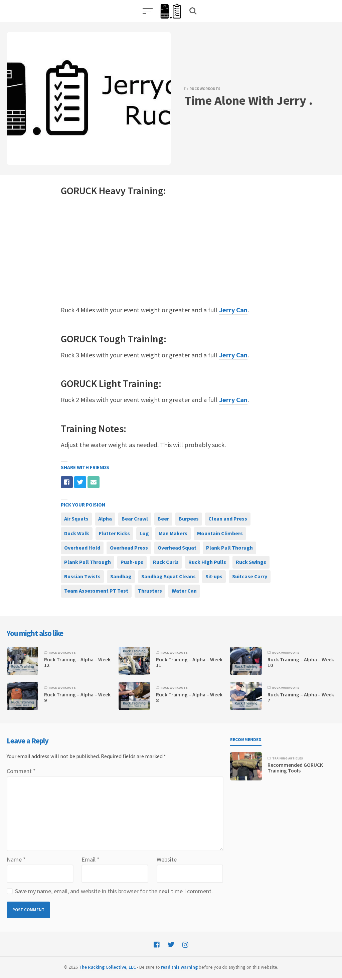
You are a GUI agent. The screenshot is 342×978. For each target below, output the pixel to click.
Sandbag (121, 576)
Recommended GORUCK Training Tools (295, 768)
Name (16, 859)
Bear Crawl (135, 518)
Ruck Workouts (204, 88)
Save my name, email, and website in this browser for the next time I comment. (114, 891)
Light (110, 383)
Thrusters (150, 590)
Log (144, 533)
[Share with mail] (94, 482)
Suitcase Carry (249, 576)
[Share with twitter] (80, 482)
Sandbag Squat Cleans (168, 576)
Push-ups (132, 562)
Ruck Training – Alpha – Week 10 (301, 662)
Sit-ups (213, 576)
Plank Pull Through (87, 562)
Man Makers (173, 533)
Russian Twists (82, 576)
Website (167, 859)
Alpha (105, 518)
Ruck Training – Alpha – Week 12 (77, 662)
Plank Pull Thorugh (229, 547)
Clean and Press (227, 518)
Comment (21, 771)
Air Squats (76, 518)
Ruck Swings (251, 562)
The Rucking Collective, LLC (107, 967)
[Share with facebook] (67, 482)
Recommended (246, 739)
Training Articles (287, 758)
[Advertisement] (171, 251)
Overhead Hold (82, 547)
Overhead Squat (177, 547)
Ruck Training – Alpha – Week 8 (189, 697)
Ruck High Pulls (207, 562)
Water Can (184, 590)
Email (90, 859)
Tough (112, 338)
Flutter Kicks (114, 533)
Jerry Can (233, 310)
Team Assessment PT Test (96, 590)
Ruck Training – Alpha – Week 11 (189, 662)
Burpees (189, 518)
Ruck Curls (166, 562)
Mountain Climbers (220, 533)
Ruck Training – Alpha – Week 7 (301, 697)
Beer (163, 518)
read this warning (179, 967)
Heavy (112, 190)
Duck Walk (76, 533)
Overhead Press (129, 547)
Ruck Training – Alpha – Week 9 (77, 697)
